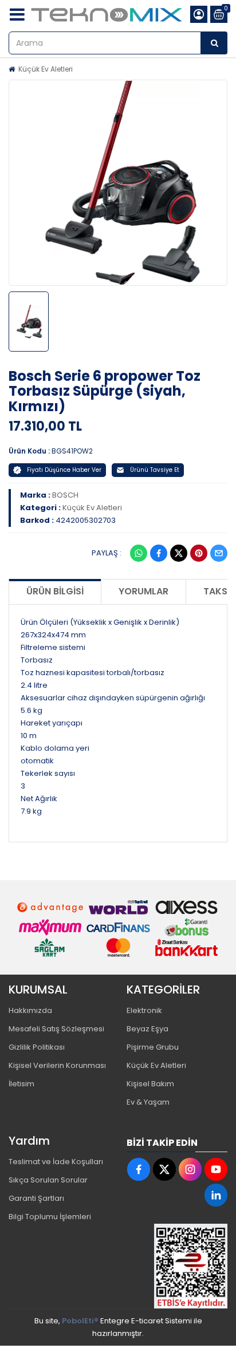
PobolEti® (80, 1320)
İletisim (21, 1083)
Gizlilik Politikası (37, 1047)
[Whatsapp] (138, 553)
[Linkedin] (215, 1195)
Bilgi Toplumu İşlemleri (50, 1216)
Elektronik (144, 1010)
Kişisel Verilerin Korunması (57, 1065)
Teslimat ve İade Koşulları (56, 1161)
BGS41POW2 (72, 451)
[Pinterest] (198, 553)
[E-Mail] (218, 553)
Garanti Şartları (36, 1198)
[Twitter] (178, 553)
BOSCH (65, 495)
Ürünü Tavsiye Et (154, 470)
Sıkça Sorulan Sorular (48, 1179)
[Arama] (214, 42)
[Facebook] (158, 553)
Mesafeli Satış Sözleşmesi (56, 1028)
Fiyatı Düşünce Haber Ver (64, 470)
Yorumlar (143, 591)
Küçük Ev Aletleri (45, 69)
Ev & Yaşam (148, 1102)
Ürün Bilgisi (55, 591)
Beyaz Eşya (147, 1028)
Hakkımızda (30, 1010)
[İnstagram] (190, 1169)
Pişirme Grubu (153, 1047)
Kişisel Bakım (150, 1083)
